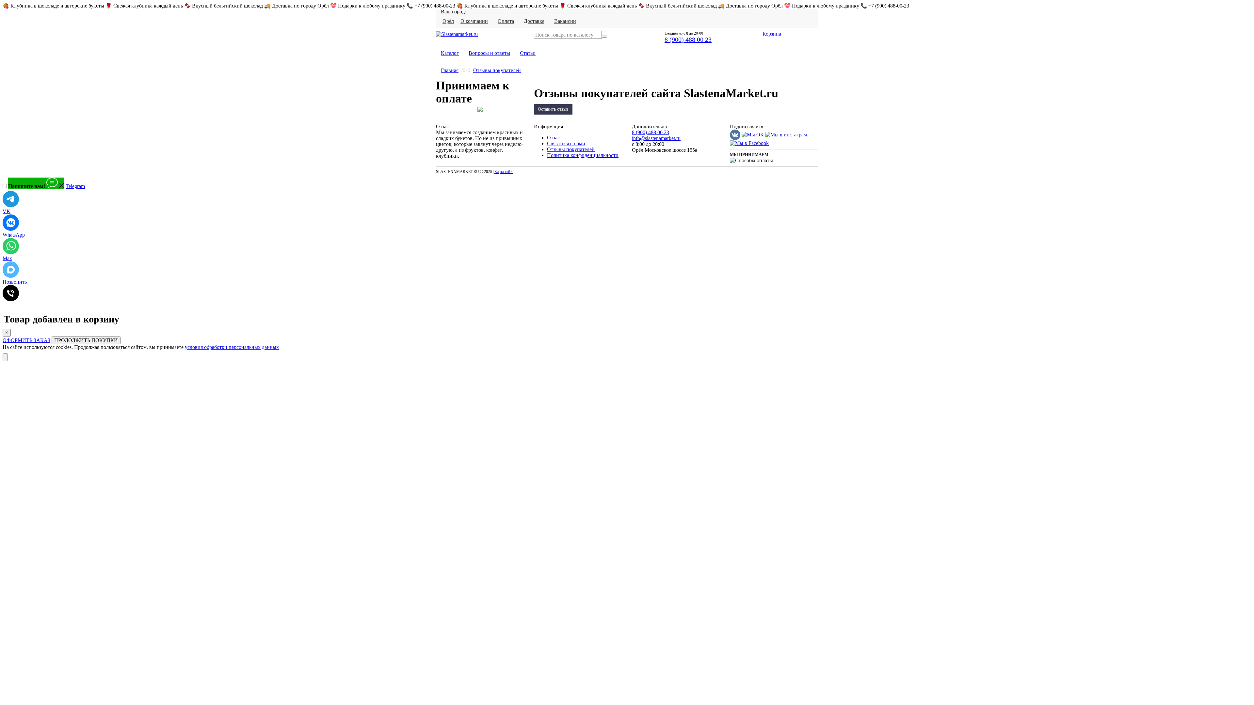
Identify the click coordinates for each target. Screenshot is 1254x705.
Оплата (506, 21)
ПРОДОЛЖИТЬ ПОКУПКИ (86, 340)
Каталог (450, 53)
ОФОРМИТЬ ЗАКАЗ (26, 340)
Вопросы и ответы (489, 53)
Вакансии (565, 21)
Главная (449, 70)
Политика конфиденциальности (583, 155)
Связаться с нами (566, 143)
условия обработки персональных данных (232, 347)
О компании (474, 21)
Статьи (528, 53)
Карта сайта (503, 171)
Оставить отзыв (553, 109)
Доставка (534, 21)
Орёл (448, 21)
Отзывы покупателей (497, 70)
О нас (553, 137)
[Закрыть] (5, 357)
